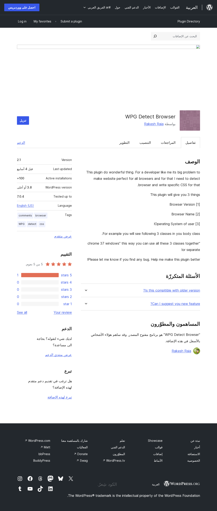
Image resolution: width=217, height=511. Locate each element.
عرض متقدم (63, 236)
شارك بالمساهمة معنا (74, 440)
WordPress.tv (114, 460)
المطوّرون (119, 454)
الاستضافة (194, 454)
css (42, 224)
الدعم (21, 142)
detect (32, 224)
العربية (156, 484)
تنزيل (23, 120)
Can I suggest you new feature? (175, 304)
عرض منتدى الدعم (58, 355)
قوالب (159, 447)
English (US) (25, 205)
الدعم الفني (118, 447)
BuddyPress (41, 460)
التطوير (124, 142)
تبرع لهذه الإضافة (59, 397)
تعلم (122, 440)
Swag (82, 460)
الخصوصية (193, 460)
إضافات (158, 454)
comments (25, 215)
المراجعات (168, 142)
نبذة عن (195, 440)
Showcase (155, 440)
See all (22, 312)
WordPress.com (37, 440)
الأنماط (158, 460)
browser (40, 215)
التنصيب (145, 142)
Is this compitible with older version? (171, 290)
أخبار (197, 447)
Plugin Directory (189, 21)
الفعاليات (82, 447)
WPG (22, 224)
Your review (63, 312)
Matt (45, 447)
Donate (81, 454)
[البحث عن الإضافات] (155, 36)
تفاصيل (190, 142)
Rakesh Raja (154, 124)
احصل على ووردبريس (21, 7)
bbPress (44, 454)
